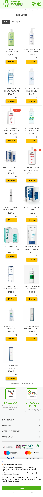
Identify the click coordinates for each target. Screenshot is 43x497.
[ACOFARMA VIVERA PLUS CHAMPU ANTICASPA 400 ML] (31, 76)
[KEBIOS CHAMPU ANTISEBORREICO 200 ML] (11, 195)
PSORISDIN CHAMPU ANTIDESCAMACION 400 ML (31, 170)
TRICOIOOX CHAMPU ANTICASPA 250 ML (11, 367)
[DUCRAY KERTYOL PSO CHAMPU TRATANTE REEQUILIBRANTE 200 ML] (11, 76)
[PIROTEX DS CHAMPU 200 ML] (11, 156)
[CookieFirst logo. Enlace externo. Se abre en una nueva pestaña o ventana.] (2, 462)
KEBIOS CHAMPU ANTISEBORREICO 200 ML (11, 209)
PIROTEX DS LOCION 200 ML (31, 208)
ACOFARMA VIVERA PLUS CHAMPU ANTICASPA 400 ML (32, 91)
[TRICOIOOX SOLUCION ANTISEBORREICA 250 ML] (31, 314)
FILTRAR (6, 21)
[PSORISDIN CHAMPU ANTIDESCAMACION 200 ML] (11, 116)
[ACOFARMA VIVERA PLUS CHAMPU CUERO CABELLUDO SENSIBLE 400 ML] (31, 116)
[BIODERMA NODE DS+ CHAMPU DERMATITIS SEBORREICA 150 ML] (31, 235)
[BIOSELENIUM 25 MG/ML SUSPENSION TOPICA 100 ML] (11, 235)
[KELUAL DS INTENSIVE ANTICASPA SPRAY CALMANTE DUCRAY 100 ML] (31, 37)
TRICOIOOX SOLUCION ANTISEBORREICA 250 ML (31, 328)
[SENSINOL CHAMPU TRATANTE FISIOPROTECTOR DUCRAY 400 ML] (11, 314)
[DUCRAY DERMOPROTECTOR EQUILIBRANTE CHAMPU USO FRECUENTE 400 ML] (11, 37)
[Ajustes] (39, 4)
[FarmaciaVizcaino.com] (13, 3)
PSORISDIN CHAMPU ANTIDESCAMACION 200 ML (11, 130)
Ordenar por (15, 22)
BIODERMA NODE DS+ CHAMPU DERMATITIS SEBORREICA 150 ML (31, 249)
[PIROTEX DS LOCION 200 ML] (31, 195)
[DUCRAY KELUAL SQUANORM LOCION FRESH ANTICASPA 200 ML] (11, 274)
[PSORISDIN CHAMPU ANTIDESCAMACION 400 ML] (31, 156)
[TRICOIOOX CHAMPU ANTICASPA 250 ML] (11, 353)
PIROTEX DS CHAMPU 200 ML (11, 169)
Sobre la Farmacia (11, 431)
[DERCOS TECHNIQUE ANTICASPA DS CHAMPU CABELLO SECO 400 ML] (31, 274)
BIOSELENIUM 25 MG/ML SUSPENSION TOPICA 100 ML (11, 249)
